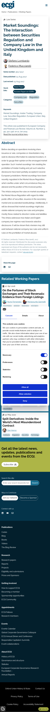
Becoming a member (11, 592)
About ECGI (7, 652)
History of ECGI (8, 656)
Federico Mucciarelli (19, 65)
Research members (10, 616)
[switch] (44, 362)
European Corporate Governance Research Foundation (20, 669)
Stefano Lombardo (18, 60)
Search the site (8, 478)
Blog (4, 536)
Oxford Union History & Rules (17, 689)
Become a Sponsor (28, 498)
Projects (5, 568)
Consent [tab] (8, 316)
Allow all (25, 387)
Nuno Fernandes (14, 302)
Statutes (5, 664)
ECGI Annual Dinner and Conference (17, 636)
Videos (4, 543)
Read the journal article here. (15, 134)
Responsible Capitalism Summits (16, 640)
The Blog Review (9, 547)
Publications (12, 12)
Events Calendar (9, 629)
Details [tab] (25, 316)
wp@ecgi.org (28, 252)
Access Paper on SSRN (24, 91)
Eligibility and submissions (13, 571)
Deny (25, 401)
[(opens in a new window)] (4, 267)
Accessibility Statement (33, 704)
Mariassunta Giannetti (36, 302)
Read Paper (19, 87)
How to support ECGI (11, 588)
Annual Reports (8, 675)
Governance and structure (13, 660)
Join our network (10, 498)
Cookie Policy (12, 704)
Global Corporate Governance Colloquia (19, 632)
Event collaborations (10, 644)
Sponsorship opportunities (13, 596)
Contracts (6, 435)
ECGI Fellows (7, 612)
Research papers (9, 560)
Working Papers (25, 12)
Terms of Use (33, 696)
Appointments (8, 607)
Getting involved (9, 583)
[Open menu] (46, 5)
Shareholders (7, 409)
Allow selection (25, 394)
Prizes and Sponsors (10, 575)
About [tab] (41, 316)
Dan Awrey (12, 430)
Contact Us (40, 689)
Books (4, 540)
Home (4, 12)
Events (5, 624)
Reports (5, 564)
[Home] (8, 5)
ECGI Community (9, 599)
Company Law (20, 97)
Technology (35, 435)
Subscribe (8, 464)
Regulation (34, 97)
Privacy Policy (17, 696)
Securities (18, 102)
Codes (4, 532)
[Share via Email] (9, 267)
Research (6, 555)
